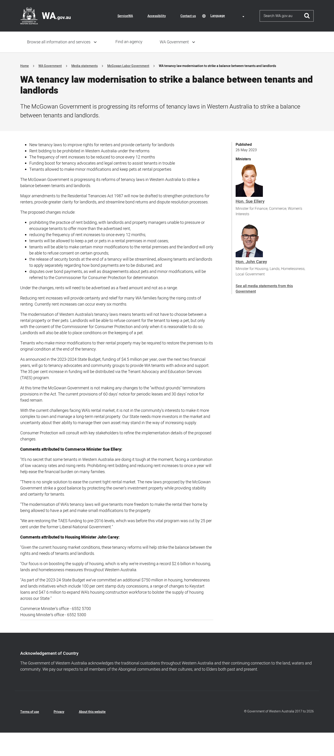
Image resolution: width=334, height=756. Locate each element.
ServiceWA (125, 16)
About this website (92, 711)
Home (24, 66)
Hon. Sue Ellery (250, 201)
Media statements (84, 66)
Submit (307, 16)
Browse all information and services (58, 42)
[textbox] (228, 15)
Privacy (59, 711)
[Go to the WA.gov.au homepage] (45, 15)
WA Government (174, 42)
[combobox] (228, 15)
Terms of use (29, 711)
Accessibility (156, 16)
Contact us (188, 16)
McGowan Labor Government (128, 66)
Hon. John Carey (251, 262)
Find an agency (128, 42)
